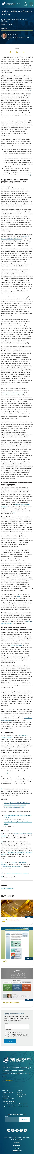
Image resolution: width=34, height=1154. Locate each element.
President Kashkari (8, 1099)
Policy (4, 1094)
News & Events (21, 1094)
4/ (1, 873)
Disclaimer (17, 1142)
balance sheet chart (16, 645)
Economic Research (8, 1102)
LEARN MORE (7, 1080)
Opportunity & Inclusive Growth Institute (18, 1036)
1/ (1, 834)
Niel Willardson (13, 35)
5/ (1, 877)
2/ (1, 842)
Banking (19, 1092)
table (18, 596)
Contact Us (5, 1096)
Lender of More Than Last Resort (11, 867)
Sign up (10, 1041)
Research (20, 1090)
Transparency (17, 1151)
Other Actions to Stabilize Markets (14, 807)
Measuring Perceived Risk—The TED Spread (17, 803)
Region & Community (7, 888)
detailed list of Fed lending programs (17, 873)
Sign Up (24, 1119)
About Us (5, 1090)
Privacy (17, 1148)
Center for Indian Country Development (18, 1034)
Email (6, 1023)
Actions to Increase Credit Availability (13, 393)
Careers (19, 1096)
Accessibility (17, 1145)
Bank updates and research (14, 1032)
